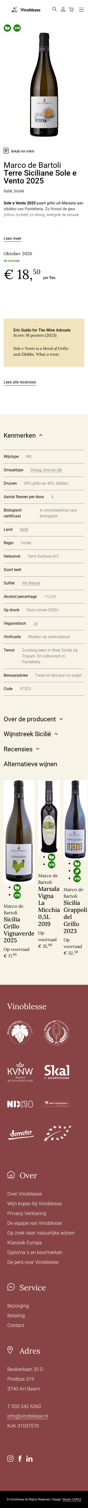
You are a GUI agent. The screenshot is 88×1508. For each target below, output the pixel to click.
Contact (15, 1325)
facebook (20, 1459)
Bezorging (18, 1306)
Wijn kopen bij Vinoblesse (34, 1203)
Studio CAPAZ (72, 1499)
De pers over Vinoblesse (32, 1262)
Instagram (10, 1459)
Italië (24, 529)
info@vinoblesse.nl (27, 1416)
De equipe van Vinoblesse (34, 1223)
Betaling (16, 1315)
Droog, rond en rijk (46, 470)
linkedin (29, 1459)
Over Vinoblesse (24, 1194)
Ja (35, 623)
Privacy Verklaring (26, 1213)
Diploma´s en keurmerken (34, 1252)
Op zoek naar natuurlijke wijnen (41, 1233)
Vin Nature (31, 583)
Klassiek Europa (24, 1243)
